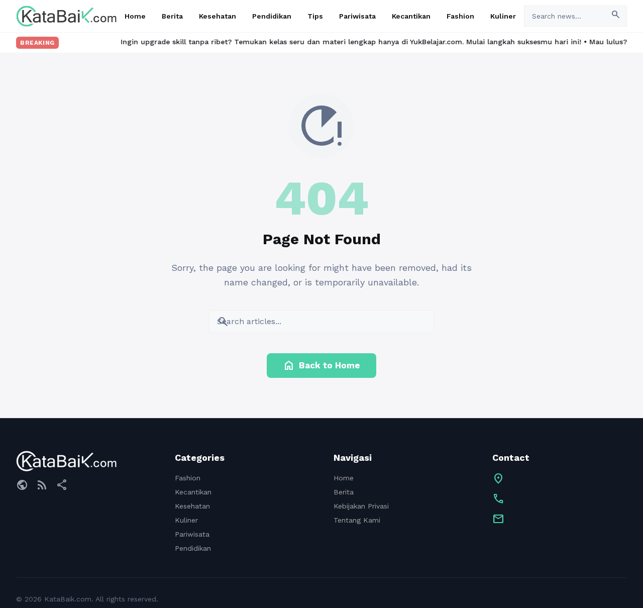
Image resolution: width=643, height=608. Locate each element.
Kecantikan (411, 16)
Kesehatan (217, 16)
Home (135, 16)
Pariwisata (357, 16)
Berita (172, 16)
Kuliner (503, 16)
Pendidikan (271, 16)
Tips (315, 16)
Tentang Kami (357, 520)
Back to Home (321, 365)
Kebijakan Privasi (361, 506)
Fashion (460, 16)
